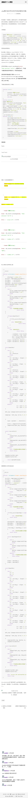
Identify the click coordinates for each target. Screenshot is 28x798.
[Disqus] (14, 731)
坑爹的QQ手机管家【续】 (7, 706)
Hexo (7, 796)
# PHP (3, 700)
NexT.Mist (20, 796)
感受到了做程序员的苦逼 (20, 706)
